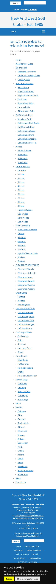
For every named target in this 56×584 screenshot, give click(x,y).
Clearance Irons (25, 277)
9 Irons (21, 206)
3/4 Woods (22, 154)
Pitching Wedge (25, 209)
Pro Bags (22, 387)
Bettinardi (22, 466)
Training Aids (24, 304)
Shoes (20, 352)
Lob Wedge (23, 221)
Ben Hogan (23, 442)
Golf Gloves (23, 336)
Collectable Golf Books (28, 123)
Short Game (21, 292)
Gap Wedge (23, 213)
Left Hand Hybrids (26, 316)
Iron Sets (22, 170)
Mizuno (21, 435)
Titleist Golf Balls (26, 111)
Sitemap (21, 528)
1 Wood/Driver (24, 150)
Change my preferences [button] (27, 579)
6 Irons (21, 194)
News (18, 478)
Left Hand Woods (25, 312)
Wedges (21, 257)
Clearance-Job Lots (27, 273)
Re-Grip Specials (25, 367)
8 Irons (21, 202)
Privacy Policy (32, 528)
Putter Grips (23, 363)
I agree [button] (9, 579)
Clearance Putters (26, 288)
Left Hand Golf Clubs (25, 308)
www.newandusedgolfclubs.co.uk (29, 518)
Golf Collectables (24, 115)
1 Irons (21, 174)
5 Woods (22, 245)
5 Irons (21, 190)
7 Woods (22, 249)
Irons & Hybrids (23, 166)
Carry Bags (23, 395)
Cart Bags (22, 383)
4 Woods (22, 241)
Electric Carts (24, 391)
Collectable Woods (26, 130)
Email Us (32, 9)
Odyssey (21, 419)
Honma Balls (24, 107)
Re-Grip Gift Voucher (27, 375)
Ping (20, 415)
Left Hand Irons (25, 328)
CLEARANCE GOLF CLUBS (27, 265)
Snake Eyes (23, 474)
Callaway (22, 411)
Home (18, 59)
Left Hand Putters (26, 320)
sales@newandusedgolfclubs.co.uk (29, 515)
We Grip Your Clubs (24, 63)
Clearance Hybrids (26, 281)
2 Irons (21, 178)
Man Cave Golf (24, 119)
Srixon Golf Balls (25, 103)
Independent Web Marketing (28, 536)
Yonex (20, 462)
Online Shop (21, 67)
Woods (19, 146)
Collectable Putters (27, 142)
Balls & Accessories (24, 83)
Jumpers (22, 344)
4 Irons (21, 186)
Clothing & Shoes (24, 332)
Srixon (21, 450)
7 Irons (21, 198)
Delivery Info (24, 79)
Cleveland (22, 431)
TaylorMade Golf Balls (28, 95)
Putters (21, 261)
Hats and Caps (24, 348)
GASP (18, 403)
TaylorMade (23, 423)
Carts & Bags (22, 379)
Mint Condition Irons (27, 229)
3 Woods (22, 237)
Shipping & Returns (27, 71)
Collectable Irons (26, 134)
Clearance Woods (26, 269)
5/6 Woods (22, 158)
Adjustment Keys (26, 91)
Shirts (20, 340)
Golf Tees (22, 99)
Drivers (21, 233)
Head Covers (23, 87)
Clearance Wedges (26, 284)
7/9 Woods (22, 162)
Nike (20, 446)
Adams (21, 454)
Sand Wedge (23, 217)
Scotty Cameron (25, 470)
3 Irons (21, 182)
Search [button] (15, 3)
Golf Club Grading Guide (29, 75)
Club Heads (23, 360)
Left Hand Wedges (26, 324)
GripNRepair (21, 356)
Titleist (21, 427)
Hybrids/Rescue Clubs (28, 253)
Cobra (20, 458)
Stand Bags (23, 399)
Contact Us (21, 482)
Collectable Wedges (27, 138)
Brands (19, 407)
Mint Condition (23, 225)
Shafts (21, 371)
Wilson (21, 438)
